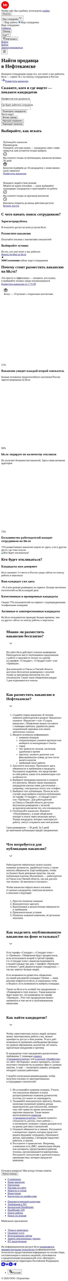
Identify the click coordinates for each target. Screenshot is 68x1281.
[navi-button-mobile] (4, 51)
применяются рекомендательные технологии (27, 1248)
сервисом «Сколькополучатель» (27, 1116)
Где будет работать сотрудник (17, 105)
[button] (4, 42)
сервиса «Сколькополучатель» (24, 1057)
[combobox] (16, 102)
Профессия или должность (15, 98)
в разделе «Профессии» (48, 1059)
